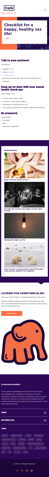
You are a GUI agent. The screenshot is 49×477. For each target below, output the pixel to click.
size (3, 452)
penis (13, 444)
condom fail (39, 435)
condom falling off (8, 439)
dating (31, 439)
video (25, 452)
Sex (7, 39)
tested (11, 69)
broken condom (16, 435)
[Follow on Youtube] (32, 471)
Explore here (12, 313)
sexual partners (40, 448)
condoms (10, 72)
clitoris (28, 435)
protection (6, 448)
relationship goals (20, 448)
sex (31, 448)
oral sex (5, 444)
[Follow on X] (22, 471)
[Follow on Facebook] (17, 471)
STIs (9, 452)
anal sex (5, 435)
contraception (8, 75)
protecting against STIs (35, 444)
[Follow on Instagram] (27, 471)
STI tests (17, 452)
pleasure (21, 444)
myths (39, 439)
